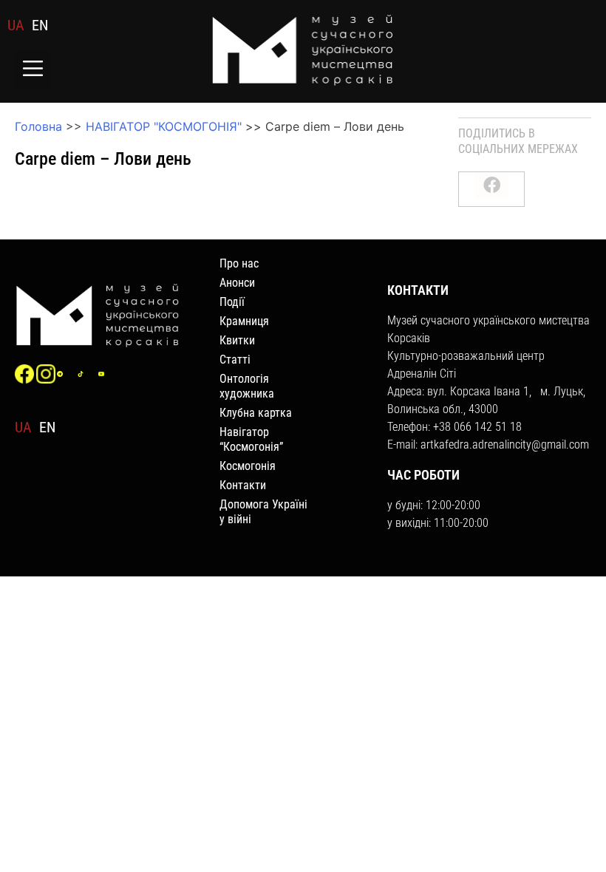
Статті (235, 359)
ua (15, 25)
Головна (38, 126)
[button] (33, 70)
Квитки (237, 340)
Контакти (242, 485)
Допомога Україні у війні (263, 511)
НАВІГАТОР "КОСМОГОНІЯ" (164, 126)
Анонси (237, 283)
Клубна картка (255, 413)
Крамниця (244, 321)
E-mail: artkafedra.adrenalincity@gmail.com (488, 444)
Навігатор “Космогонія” (251, 439)
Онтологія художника (246, 386)
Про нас (239, 263)
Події (232, 302)
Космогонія (247, 466)
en (40, 25)
